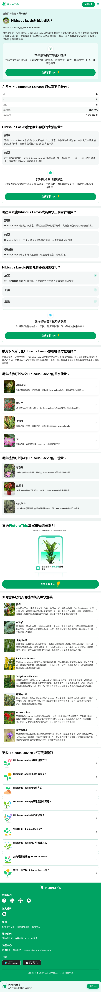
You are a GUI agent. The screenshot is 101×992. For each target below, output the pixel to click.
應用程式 (36, 926)
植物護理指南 (23, 926)
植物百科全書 (9, 13)
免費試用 (88, 4)
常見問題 (6, 950)
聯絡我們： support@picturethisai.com (32, 950)
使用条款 (19, 938)
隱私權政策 (7, 938)
